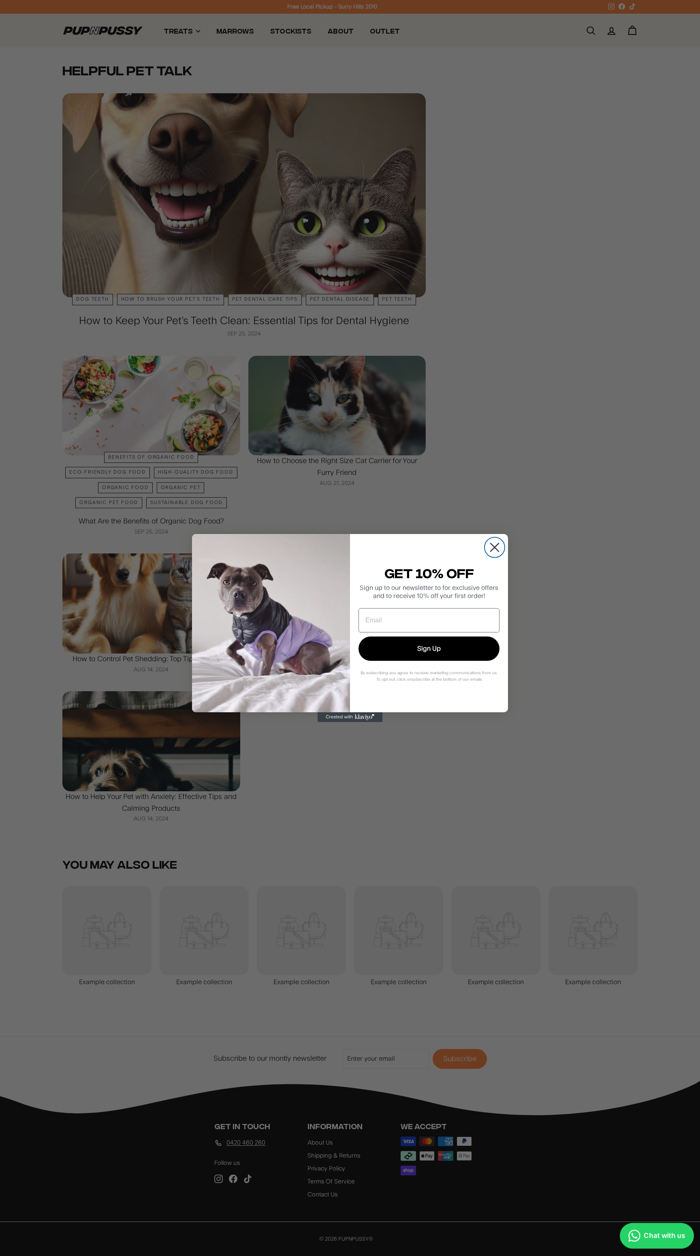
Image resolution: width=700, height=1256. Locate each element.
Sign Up (429, 648)
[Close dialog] (494, 547)
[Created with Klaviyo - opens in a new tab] (350, 717)
